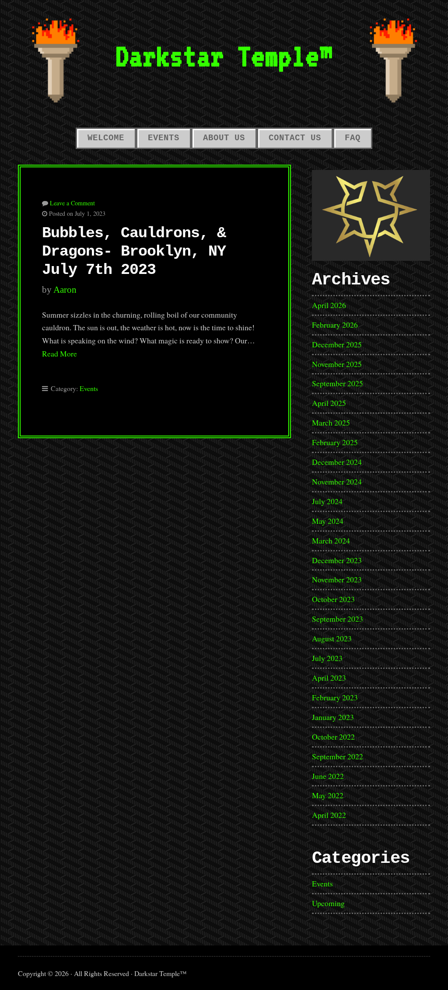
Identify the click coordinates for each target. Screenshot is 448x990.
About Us (224, 138)
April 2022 (329, 815)
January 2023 (333, 717)
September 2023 (337, 618)
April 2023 (329, 677)
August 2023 (332, 638)
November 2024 (337, 481)
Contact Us (295, 138)
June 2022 (328, 776)
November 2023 (337, 579)
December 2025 (337, 344)
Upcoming (328, 903)
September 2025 (337, 383)
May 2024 (327, 521)
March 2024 (331, 540)
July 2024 (327, 501)
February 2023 (335, 697)
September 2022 (337, 756)
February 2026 (335, 324)
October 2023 (333, 599)
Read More (59, 353)
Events (163, 138)
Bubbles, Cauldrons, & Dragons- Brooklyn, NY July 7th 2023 (134, 252)
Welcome (106, 138)
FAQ (352, 138)
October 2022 (333, 736)
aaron (65, 289)
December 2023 (337, 560)
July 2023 (327, 658)
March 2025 (331, 422)
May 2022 (327, 795)
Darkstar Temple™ (224, 56)
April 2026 (329, 305)
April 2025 (329, 403)
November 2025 (337, 364)
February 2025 (335, 442)
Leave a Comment (72, 203)
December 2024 (337, 462)
